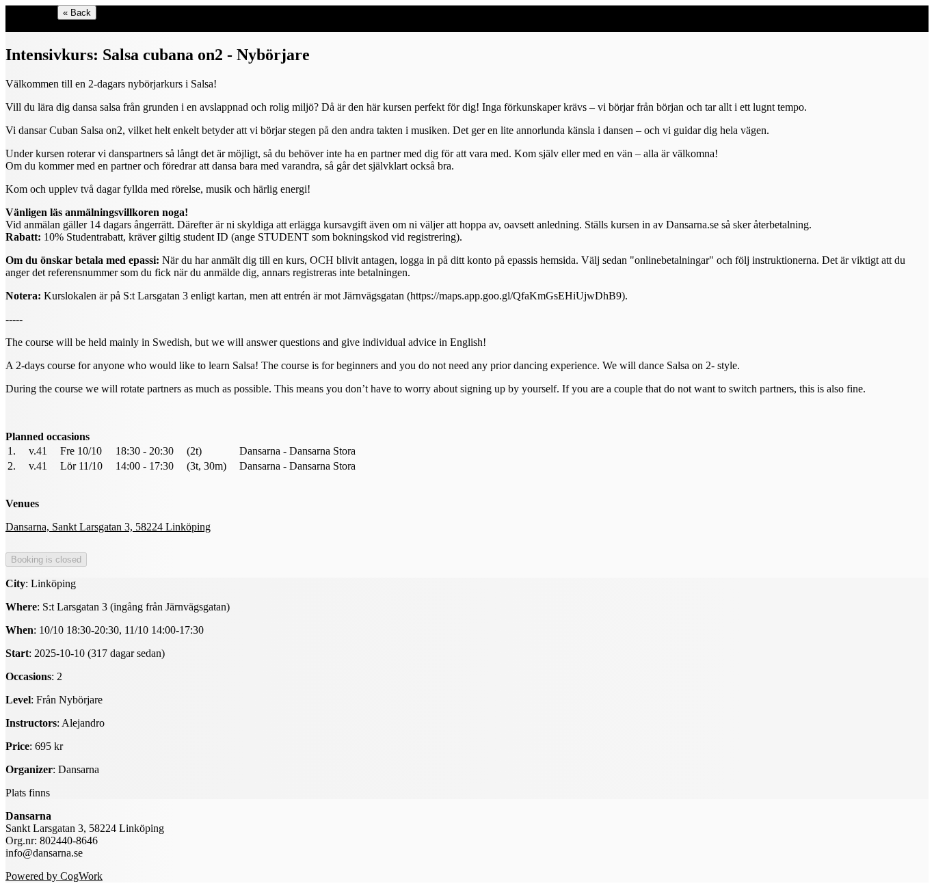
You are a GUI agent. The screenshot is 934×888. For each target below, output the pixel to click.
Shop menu (30, 12)
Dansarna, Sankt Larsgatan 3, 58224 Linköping (108, 527)
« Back (77, 13)
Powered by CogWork (54, 876)
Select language (39, 25)
